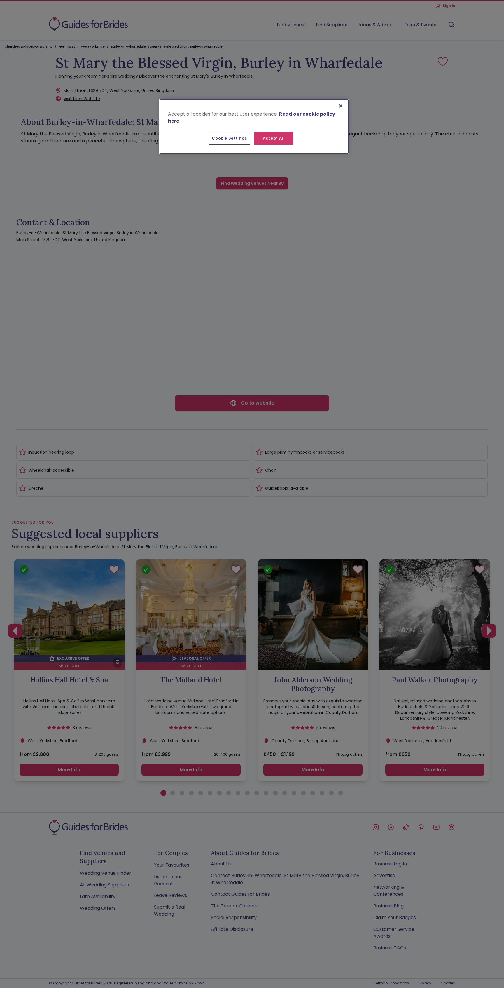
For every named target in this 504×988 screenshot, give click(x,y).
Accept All (274, 138)
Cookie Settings (229, 138)
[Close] (340, 106)
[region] (254, 126)
